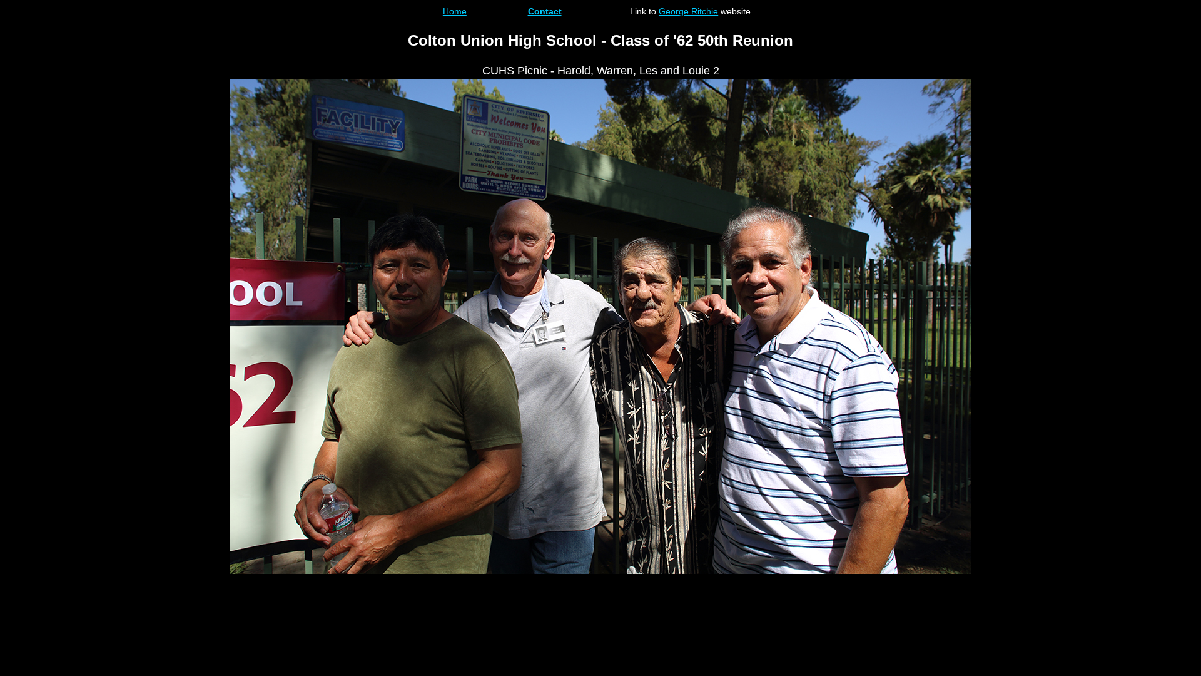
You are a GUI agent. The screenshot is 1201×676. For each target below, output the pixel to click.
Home (455, 11)
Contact (545, 11)
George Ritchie (688, 11)
